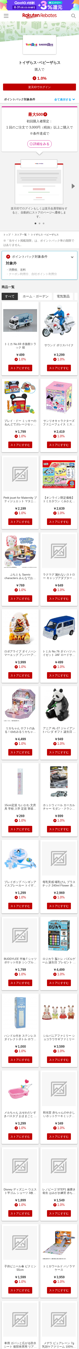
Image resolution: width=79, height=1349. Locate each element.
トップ (7, 234)
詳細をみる (41, 144)
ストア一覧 (21, 234)
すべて (10, 296)
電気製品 (63, 296)
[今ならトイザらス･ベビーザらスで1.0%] (39, 31)
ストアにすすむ (20, 368)
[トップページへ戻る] (39, 15)
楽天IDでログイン (39, 87)
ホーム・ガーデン (36, 296)
